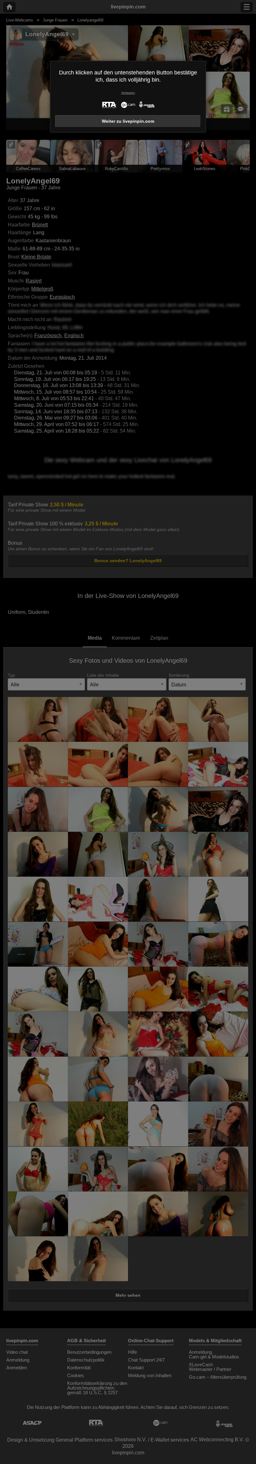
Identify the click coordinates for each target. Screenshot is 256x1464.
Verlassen (128, 92)
